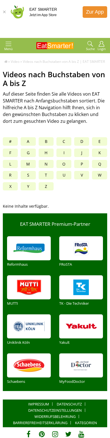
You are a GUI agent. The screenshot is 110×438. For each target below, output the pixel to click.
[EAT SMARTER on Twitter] (68, 434)
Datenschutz (69, 404)
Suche (90, 49)
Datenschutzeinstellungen (55, 410)
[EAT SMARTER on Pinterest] (42, 434)
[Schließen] (4, 12)
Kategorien (86, 422)
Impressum (38, 404)
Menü (8, 49)
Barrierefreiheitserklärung (40, 422)
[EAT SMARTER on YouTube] (81, 434)
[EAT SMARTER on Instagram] (55, 434)
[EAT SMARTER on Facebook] (29, 434)
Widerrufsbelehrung (55, 416)
